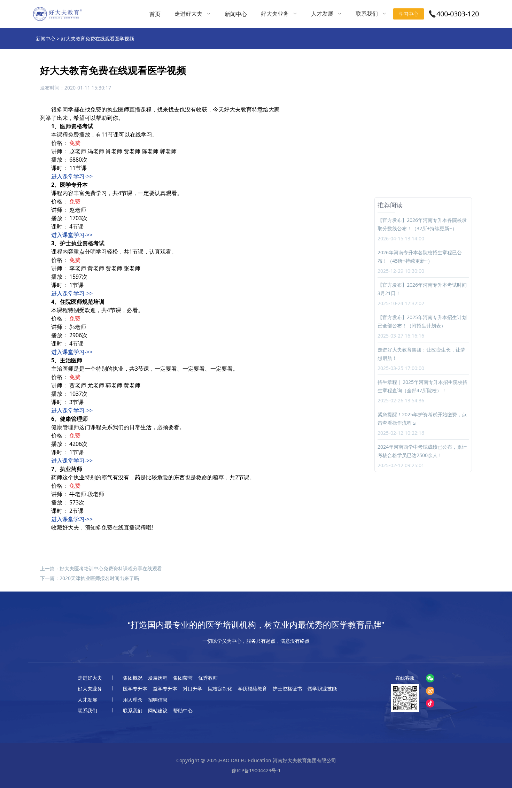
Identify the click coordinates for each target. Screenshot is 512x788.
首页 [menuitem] (155, 14)
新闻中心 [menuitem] (236, 14)
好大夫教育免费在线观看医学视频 (97, 38)
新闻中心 (45, 38)
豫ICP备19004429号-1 (256, 770)
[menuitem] (193, 13)
